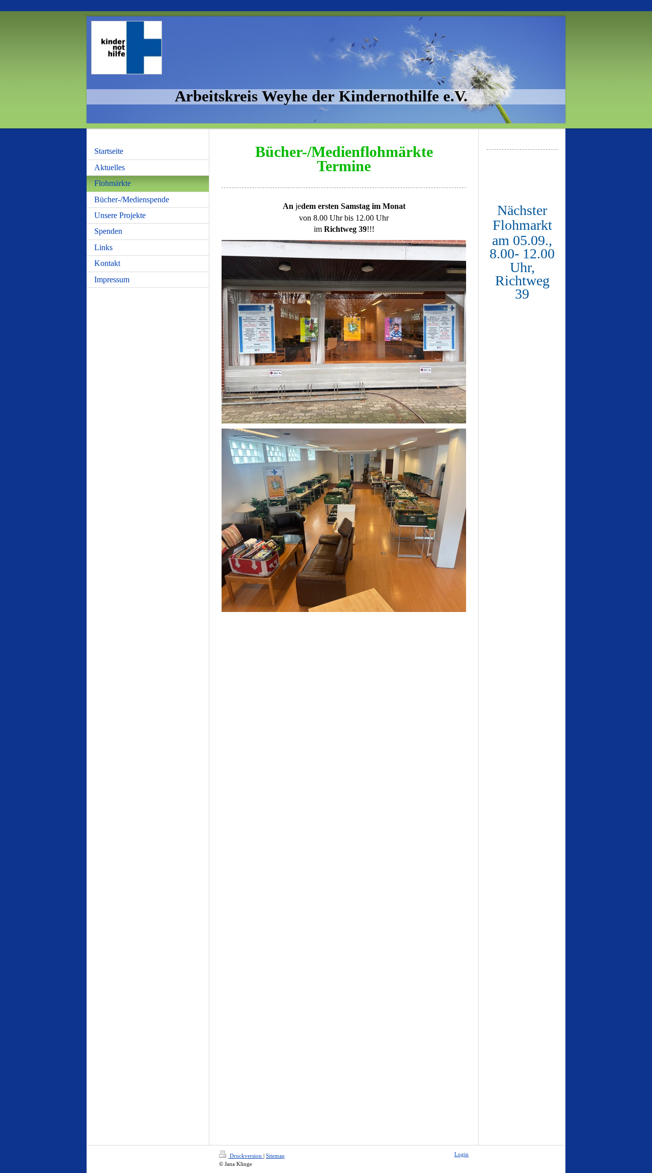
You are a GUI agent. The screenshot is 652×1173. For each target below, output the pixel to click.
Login (461, 1154)
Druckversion (245, 1156)
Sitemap (275, 1156)
